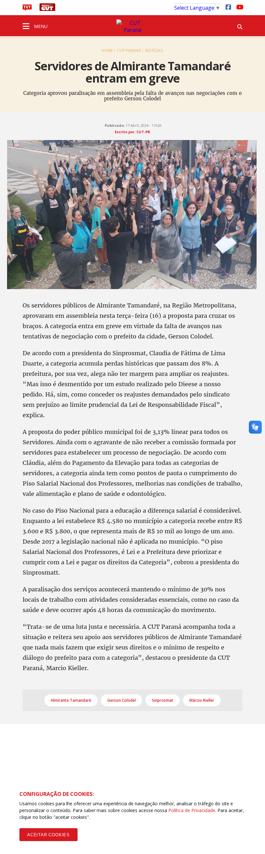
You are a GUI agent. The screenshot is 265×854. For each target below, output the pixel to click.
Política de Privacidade (191, 810)
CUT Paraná (129, 50)
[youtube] (239, 7)
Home (107, 50)
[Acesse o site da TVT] (27, 9)
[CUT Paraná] (132, 26)
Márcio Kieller (201, 700)
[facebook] (228, 7)
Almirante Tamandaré (71, 700)
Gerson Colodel (121, 700)
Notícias (154, 50)
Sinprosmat (162, 700)
